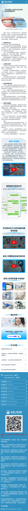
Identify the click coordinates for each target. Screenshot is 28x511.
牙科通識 (20, 29)
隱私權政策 (3, 509)
